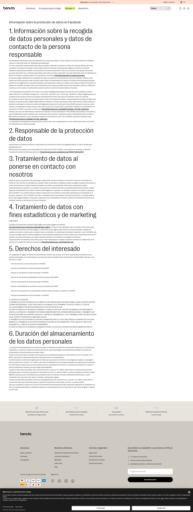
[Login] (184, 8)
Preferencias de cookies (97, 460)
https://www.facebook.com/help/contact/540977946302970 (62, 152)
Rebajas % (69, 8)
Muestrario (83, 8)
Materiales (58, 460)
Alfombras (30, 8)
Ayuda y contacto (169, 2)
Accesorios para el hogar (50, 8)
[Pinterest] (53, 481)
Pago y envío (93, 453)
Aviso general (24, 460)
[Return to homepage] (9, 8)
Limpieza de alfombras (62, 456)
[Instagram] (66, 481)
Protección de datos (95, 456)
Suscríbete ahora (150, 480)
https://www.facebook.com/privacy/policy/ (70, 76)
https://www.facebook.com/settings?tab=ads (57, 242)
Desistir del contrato (95, 463)
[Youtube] (59, 481)
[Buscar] (168, 8)
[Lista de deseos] (180, 8)
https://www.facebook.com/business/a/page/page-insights (29, 227)
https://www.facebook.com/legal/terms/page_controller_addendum (65, 109)
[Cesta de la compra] (188, 8)
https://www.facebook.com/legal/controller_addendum (28, 119)
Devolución (23, 456)
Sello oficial (58, 463)
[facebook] (73, 481)
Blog (56, 467)
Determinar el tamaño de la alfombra (67, 453)
